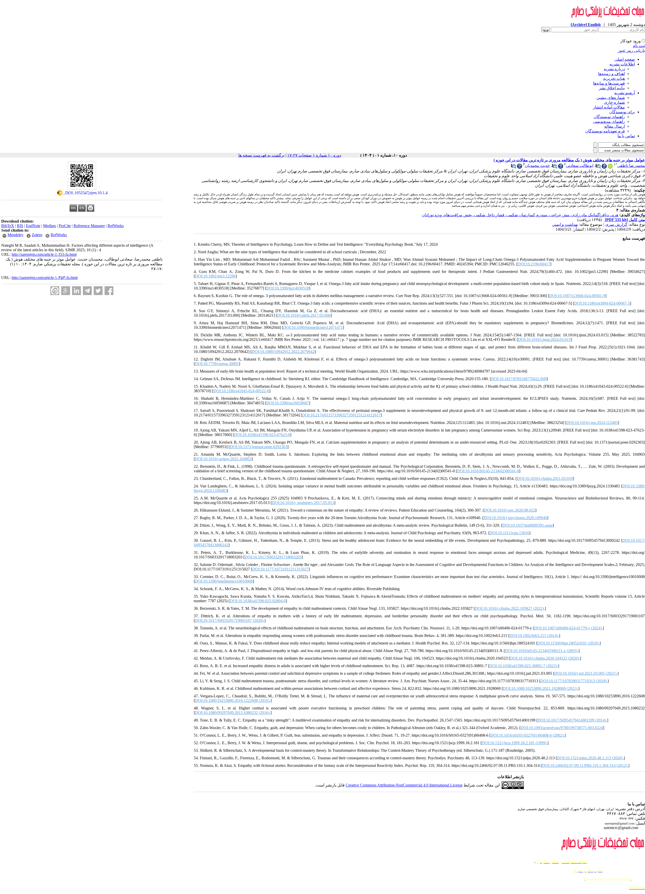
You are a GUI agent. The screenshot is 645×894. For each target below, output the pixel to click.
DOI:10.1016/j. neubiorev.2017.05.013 (303, 502)
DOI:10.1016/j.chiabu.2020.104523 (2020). (545, 658)
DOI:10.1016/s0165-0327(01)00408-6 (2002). (527, 735)
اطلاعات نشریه (622, 64)
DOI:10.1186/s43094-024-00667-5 (602, 303)
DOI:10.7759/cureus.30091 (217, 364)
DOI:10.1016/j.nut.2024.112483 (592, 422)
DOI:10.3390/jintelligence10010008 (224, 581)
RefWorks (116, 226)
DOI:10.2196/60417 (534, 264)
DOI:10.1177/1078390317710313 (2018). (573, 681)
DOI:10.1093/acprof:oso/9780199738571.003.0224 (562, 728)
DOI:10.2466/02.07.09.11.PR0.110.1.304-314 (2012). (585, 765)
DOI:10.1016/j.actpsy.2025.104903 (223, 459)
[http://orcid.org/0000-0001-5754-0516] (610, 167)
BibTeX (7, 226)
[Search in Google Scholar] (604, 167)
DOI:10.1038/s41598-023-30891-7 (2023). (523, 666)
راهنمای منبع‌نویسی (609, 121)
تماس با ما (626, 136)
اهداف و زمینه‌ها (611, 73)
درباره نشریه (614, 69)
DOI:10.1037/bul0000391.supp (527, 525)
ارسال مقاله (614, 126)
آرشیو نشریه (624, 93)
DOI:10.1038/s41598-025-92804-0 (258, 601)
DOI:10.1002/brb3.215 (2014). (534, 635)
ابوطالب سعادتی (579, 165)
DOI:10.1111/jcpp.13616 (509, 533)
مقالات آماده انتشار (609, 107)
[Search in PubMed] (598, 167)
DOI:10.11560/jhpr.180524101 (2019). (568, 643)
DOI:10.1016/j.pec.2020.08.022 (509, 510)
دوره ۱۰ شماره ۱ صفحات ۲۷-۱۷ (314, 155)
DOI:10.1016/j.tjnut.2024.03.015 (544, 339)
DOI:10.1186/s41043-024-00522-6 (241, 391)
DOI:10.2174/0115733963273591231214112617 (341, 415)
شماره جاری (614, 102)
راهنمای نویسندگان (609, 117)
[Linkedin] (76, 290)
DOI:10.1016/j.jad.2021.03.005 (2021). (585, 673)
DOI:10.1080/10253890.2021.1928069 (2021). (540, 688)
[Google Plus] (65, 290)
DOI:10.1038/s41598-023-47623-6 (262, 435)
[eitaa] (54, 290)
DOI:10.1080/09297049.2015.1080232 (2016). (232, 712)
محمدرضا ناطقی (631, 165)
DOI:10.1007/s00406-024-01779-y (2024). (568, 628)
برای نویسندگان (622, 112)
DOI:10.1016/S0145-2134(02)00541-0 (488, 471)
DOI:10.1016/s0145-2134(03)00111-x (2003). (541, 651)
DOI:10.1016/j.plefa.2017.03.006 (304, 315)
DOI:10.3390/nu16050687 (287, 403)
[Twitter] (98, 290)
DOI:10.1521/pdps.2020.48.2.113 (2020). (590, 758)
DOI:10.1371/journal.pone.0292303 (258, 447)
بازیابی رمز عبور (631, 50)
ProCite (65, 226)
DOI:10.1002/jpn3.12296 (215, 276)
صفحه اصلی (625, 59)
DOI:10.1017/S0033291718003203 (273, 557)
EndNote (33, 226)
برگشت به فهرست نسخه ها (261, 155)
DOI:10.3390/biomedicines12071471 (313, 327)
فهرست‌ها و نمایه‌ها (609, 83)
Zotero (37, 235)
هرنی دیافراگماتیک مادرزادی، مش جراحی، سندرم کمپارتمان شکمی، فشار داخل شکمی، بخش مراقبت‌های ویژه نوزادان (520, 215)
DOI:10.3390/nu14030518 (287, 288)
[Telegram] (87, 290)
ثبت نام (639, 46)
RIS (20, 226)
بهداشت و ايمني (565, 224)
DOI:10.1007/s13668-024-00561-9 (577, 296)
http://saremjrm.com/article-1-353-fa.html (44, 254)
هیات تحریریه (614, 78)
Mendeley (15, 235)
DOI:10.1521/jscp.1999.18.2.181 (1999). (514, 743)
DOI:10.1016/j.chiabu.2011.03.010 (545, 478)
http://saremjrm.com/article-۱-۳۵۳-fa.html (45, 277)
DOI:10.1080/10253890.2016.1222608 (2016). (232, 700)
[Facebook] (109, 290)
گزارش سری (616, 224)
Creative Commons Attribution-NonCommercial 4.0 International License (404, 785)
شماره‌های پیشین (610, 97)
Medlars (49, 226)
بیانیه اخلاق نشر (612, 88)
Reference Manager (89, 226)
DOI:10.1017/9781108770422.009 (518, 379)
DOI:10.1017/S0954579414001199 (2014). (572, 720)
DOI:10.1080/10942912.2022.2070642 (283, 351)
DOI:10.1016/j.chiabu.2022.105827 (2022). (510, 608)
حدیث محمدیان (537, 165)
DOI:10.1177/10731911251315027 (280, 569)
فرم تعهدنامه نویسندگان (605, 131)
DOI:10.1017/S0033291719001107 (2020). (229, 620)
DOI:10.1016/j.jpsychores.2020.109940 (515, 518)
